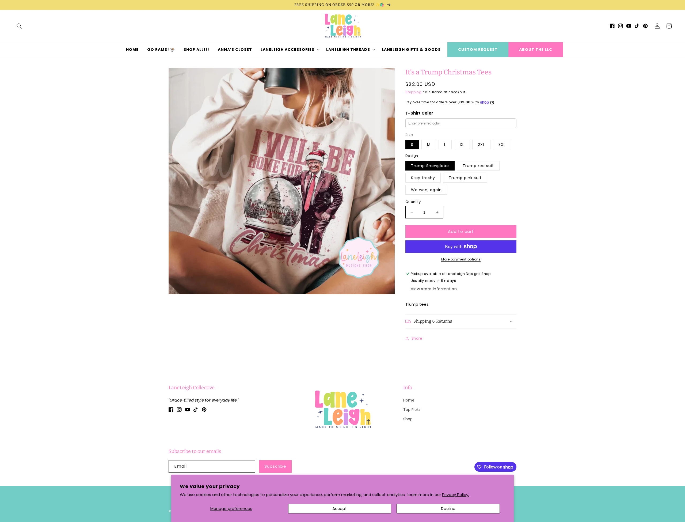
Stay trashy (423, 177)
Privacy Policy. (455, 494)
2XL (481, 144)
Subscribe (275, 466)
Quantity (413, 201)
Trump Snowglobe (430, 165)
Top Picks (412, 409)
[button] (19, 26)
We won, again (426, 189)
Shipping (413, 92)
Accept (339, 508)
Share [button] (417, 338)
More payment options (461, 259)
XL (462, 144)
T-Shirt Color (419, 113)
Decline (448, 508)
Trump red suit (478, 165)
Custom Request (478, 49)
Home (408, 400)
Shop (408, 419)
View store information (434, 289)
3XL (501, 144)
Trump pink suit (465, 177)
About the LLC (535, 49)
